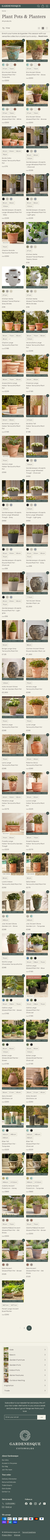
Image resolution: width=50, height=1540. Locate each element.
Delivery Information (9, 1479)
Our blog (5, 1466)
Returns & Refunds (9, 1482)
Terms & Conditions (29, 1532)
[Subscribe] (41, 1417)
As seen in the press (9, 1463)
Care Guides (6, 1488)
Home (4, 11)
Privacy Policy (7, 1535)
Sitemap (17, 1535)
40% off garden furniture (16, 2)
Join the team (7, 1470)
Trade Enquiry (7, 1485)
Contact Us (6, 1492)
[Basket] (43, 6)
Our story (5, 1460)
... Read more (42, 36)
